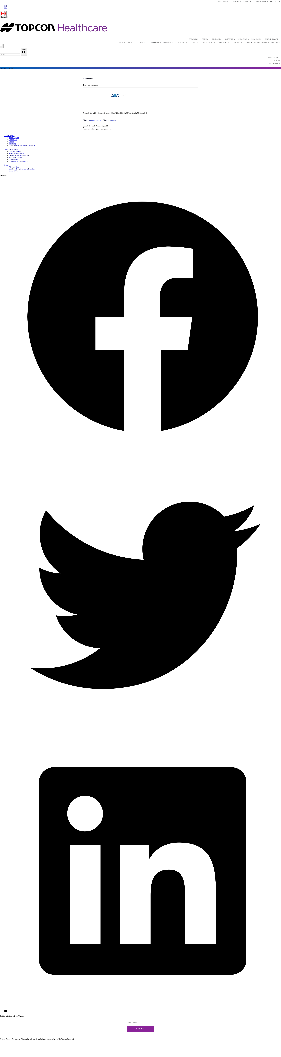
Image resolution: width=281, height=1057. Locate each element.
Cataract (229, 39)
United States (274, 57)
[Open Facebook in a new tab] (142, 454)
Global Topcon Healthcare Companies (22, 146)
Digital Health (271, 39)
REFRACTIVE (180, 42)
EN (5, 6)
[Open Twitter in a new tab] (142, 732)
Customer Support (15, 151)
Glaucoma (216, 39)
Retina (205, 39)
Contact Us (275, 1)
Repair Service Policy (16, 153)
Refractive (242, 39)
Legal (6, 165)
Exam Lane (256, 39)
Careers (11, 142)
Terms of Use (13, 171)
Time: (85, 128)
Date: (85, 126)
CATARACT (167, 42)
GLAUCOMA (154, 42)
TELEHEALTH (208, 42)
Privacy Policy (14, 167)
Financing (12, 144)
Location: (86, 130)
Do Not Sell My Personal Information (22, 169)
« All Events (88, 78)
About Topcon (222, 1)
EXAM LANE (194, 42)
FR (5, 8)
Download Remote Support (18, 161)
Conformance (13, 159)
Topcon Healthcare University (19, 155)
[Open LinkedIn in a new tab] (142, 1009)
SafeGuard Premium (16, 157)
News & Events (259, 1)
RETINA (143, 42)
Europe (277, 60)
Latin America (274, 64)
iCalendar (112, 120)
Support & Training (241, 1)
